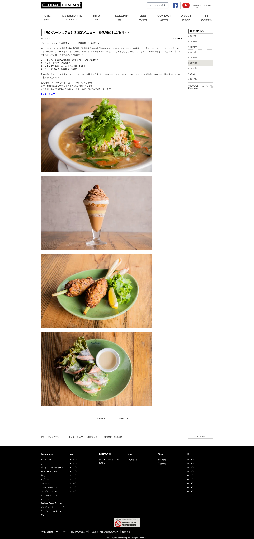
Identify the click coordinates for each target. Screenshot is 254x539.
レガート (45, 483)
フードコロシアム (49, 487)
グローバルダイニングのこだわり (111, 461)
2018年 (73, 491)
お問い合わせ (47, 532)
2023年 (73, 471)
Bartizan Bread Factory (51, 503)
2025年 (73, 463)
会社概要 (162, 459)
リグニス (45, 463)
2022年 (73, 475)
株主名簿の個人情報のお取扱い (104, 532)
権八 (43, 475)
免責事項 (126, 532)
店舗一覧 (162, 463)
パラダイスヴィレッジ (51, 491)
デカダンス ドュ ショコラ (52, 507)
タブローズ (46, 479)
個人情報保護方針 (79, 532)
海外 (43, 515)
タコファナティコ (49, 499)
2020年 (73, 483)
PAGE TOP (200, 436)
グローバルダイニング (51, 437)
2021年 (73, 479)
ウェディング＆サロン (51, 511)
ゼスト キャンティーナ (52, 467)
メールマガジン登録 (157, 5)
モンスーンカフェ (49, 471)
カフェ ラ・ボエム (50, 459)
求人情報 (132, 459)
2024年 (73, 467)
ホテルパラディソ (49, 495)
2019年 (73, 487)
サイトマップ (62, 532)
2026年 (73, 459)
